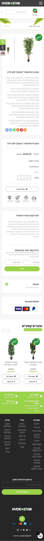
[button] (3, 47)
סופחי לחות (36, 444)
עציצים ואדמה (37, 436)
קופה (22, 447)
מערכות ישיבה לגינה (36, 455)
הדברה (37, 427)
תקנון (7, 448)
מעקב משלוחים (7, 425)
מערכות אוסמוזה (36, 461)
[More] (25, 129)
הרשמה (22, 439)
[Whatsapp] (14, 129)
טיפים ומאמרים (22, 425)
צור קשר (22, 436)
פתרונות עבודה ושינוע (36, 467)
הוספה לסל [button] (32, 376)
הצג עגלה (7, 26)
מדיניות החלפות (7, 437)
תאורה (36, 440)
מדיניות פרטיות (7, 443)
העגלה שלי (34, 13)
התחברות (22, 443)
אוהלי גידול (36, 431)
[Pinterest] (21, 129)
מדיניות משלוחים (7, 431)
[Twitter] (10, 129)
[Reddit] (17, 129)
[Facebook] (7, 129)
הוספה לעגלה (20, 189)
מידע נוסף (32, 382)
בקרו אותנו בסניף (22, 431)
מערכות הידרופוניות (36, 449)
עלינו (7, 451)
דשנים (36, 423)
